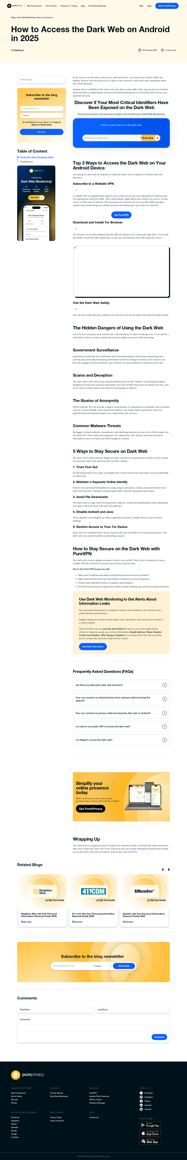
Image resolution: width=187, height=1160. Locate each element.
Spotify (14, 1131)
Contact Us (94, 1117)
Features (64, 6)
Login (149, 6)
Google (14, 1134)
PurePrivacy (19, 50)
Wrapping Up (26, 161)
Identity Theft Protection (99, 1096)
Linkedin (148, 1105)
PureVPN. (133, 852)
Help (141, 6)
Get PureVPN (121, 215)
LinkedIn (14, 1127)
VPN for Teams (95, 1100)
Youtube (148, 1109)
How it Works (51, 6)
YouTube (14, 1137)
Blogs (13, 17)
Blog (83, 6)
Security (14, 1100)
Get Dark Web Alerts (93, 646)
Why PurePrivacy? (34, 6)
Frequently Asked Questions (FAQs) (37, 157)
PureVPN (93, 1093)
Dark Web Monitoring (97, 6)
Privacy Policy (46, 125)
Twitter (14, 1124)
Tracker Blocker (56, 1093)
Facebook (15, 1117)
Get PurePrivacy (167, 5)
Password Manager (97, 1103)
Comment (159, 1037)
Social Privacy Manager (24, 1112)
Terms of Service (57, 1121)
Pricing (74, 6)
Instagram (15, 1121)
